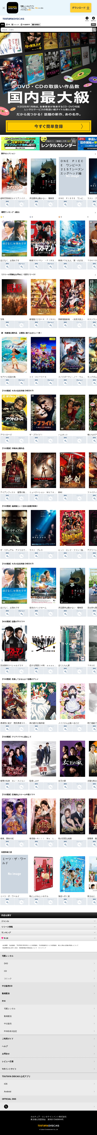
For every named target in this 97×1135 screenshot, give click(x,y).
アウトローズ (6, 434)
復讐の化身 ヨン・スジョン (12, 780)
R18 (93, 24)
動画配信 (37, 24)
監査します (34, 780)
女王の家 (62, 780)
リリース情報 (7, 927)
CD (9, 24)
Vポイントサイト (9, 1068)
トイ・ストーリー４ (37, 376)
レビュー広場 (7, 1061)
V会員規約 (12, 945)
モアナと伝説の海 (8, 376)
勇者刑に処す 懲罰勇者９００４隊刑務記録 (19, 723)
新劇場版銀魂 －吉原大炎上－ (71, 319)
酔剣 (60, 492)
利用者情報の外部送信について (28, 948)
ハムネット (63, 434)
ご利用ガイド (7, 1038)
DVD (2, 24)
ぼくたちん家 (64, 665)
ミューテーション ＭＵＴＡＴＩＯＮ (45, 492)
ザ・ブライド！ (36, 434)
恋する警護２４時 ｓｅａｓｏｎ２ (44, 665)
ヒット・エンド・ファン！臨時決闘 (73, 550)
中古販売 (8, 1023)
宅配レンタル (9, 1008)
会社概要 (5, 945)
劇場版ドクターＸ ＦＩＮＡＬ (42, 319)
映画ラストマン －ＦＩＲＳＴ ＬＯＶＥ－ (48, 260)
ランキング (6, 932)
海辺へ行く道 (64, 896)
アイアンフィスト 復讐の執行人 (14, 492)
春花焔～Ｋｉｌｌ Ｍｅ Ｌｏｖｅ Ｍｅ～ (48, 838)
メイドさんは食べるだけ (68, 723)
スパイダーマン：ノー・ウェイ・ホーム (75, 376)
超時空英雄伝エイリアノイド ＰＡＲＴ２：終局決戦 (23, 198)
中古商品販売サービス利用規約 (48, 945)
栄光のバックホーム (37, 607)
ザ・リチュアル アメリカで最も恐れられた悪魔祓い (23, 550)
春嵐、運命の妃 (7, 838)
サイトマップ (42, 948)
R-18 (6, 938)
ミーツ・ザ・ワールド (9, 896)
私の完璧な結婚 (65, 838)
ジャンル (5, 921)
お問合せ (6, 1053)
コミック (16, 24)
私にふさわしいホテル (38, 896)
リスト (87, 20)
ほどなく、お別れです (9, 260)
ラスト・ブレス (36, 550)
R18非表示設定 (10, 1031)
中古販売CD (26, 24)
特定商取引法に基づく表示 (10, 948)
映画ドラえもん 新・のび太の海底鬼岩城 (76, 260)
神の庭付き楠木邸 (37, 723)
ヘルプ (5, 1046)
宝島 (2, 319)
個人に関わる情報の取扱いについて (68, 945)
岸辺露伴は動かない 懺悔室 (41, 198)
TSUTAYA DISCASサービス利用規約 (27, 945)
